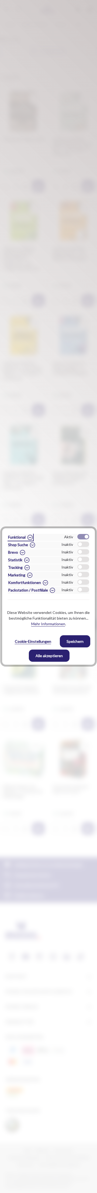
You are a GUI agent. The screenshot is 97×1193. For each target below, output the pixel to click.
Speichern (75, 641)
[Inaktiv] (83, 544)
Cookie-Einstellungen (33, 641)
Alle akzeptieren (49, 655)
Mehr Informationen (48, 623)
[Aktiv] (83, 536)
